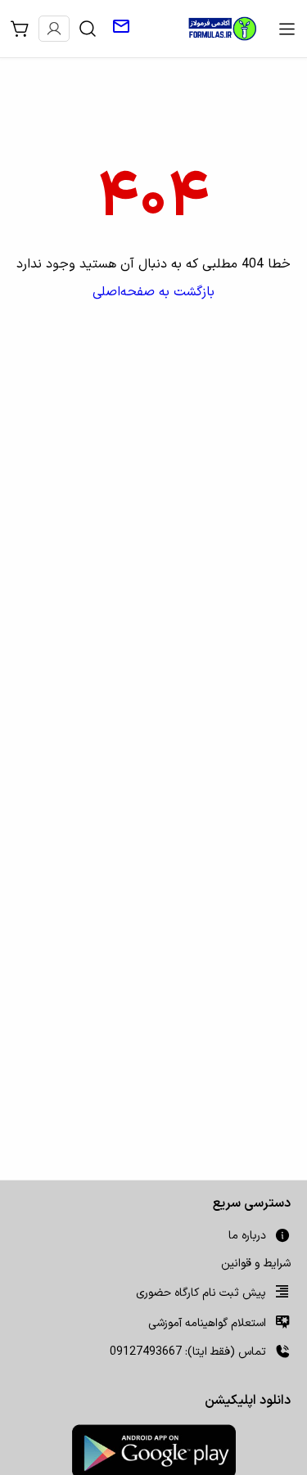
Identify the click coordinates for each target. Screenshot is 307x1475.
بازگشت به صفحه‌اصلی (153, 292)
